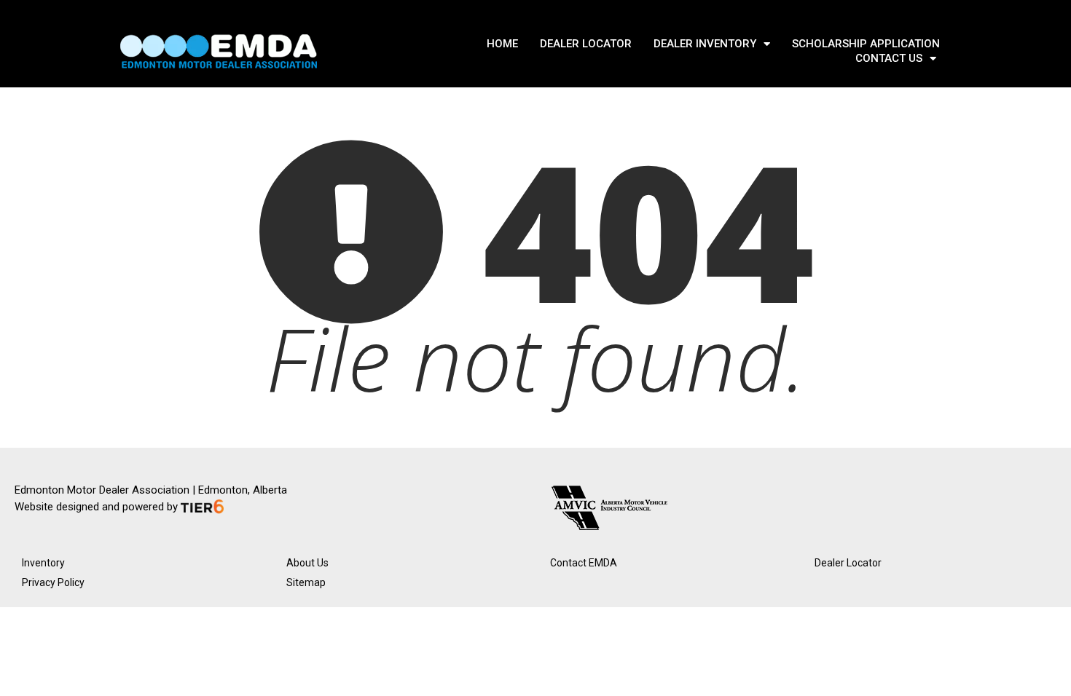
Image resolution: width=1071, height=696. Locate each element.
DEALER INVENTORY (705, 43)
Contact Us (888, 58)
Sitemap (306, 582)
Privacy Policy (53, 582)
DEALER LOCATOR (586, 43)
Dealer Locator (848, 563)
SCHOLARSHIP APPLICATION (866, 43)
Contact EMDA (583, 563)
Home (502, 43)
